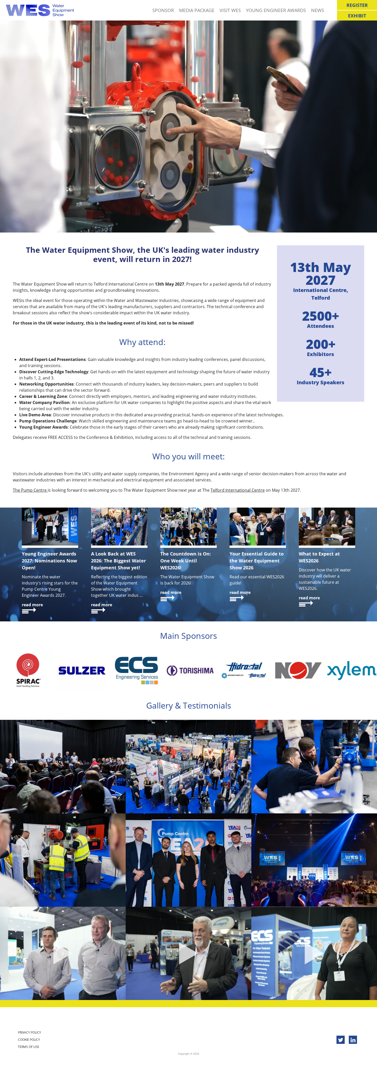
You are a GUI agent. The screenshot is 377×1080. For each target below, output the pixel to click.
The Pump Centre (30, 490)
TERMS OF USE (28, 1047)
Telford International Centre (238, 490)
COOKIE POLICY (29, 1039)
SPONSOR (163, 10)
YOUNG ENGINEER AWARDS (276, 10)
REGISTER (357, 5)
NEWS (317, 10)
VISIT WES (230, 10)
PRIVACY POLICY (29, 1032)
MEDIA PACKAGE (196, 10)
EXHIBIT (357, 16)
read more (32, 605)
